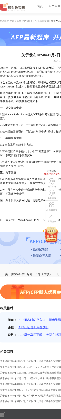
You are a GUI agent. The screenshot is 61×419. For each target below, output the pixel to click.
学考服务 (28, 21)
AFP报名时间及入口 (31, 320)
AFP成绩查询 (42, 21)
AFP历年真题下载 (30, 334)
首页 (40, 6)
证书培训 (54, 6)
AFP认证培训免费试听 (33, 327)
